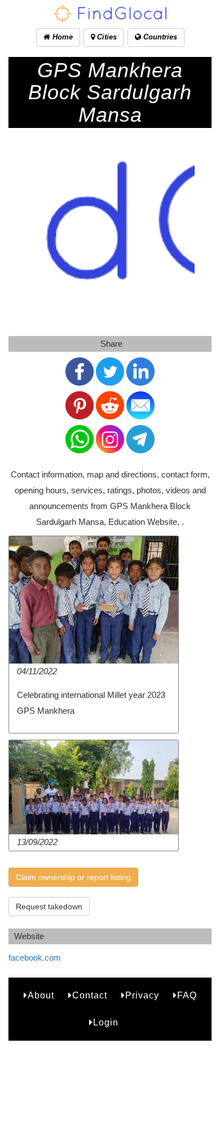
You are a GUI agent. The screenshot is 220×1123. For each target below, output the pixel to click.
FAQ (187, 995)
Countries (159, 37)
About (41, 995)
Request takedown (49, 906)
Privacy (142, 995)
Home (61, 37)
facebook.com (34, 957)
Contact (89, 995)
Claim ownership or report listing (73, 877)
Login (105, 1022)
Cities (106, 37)
